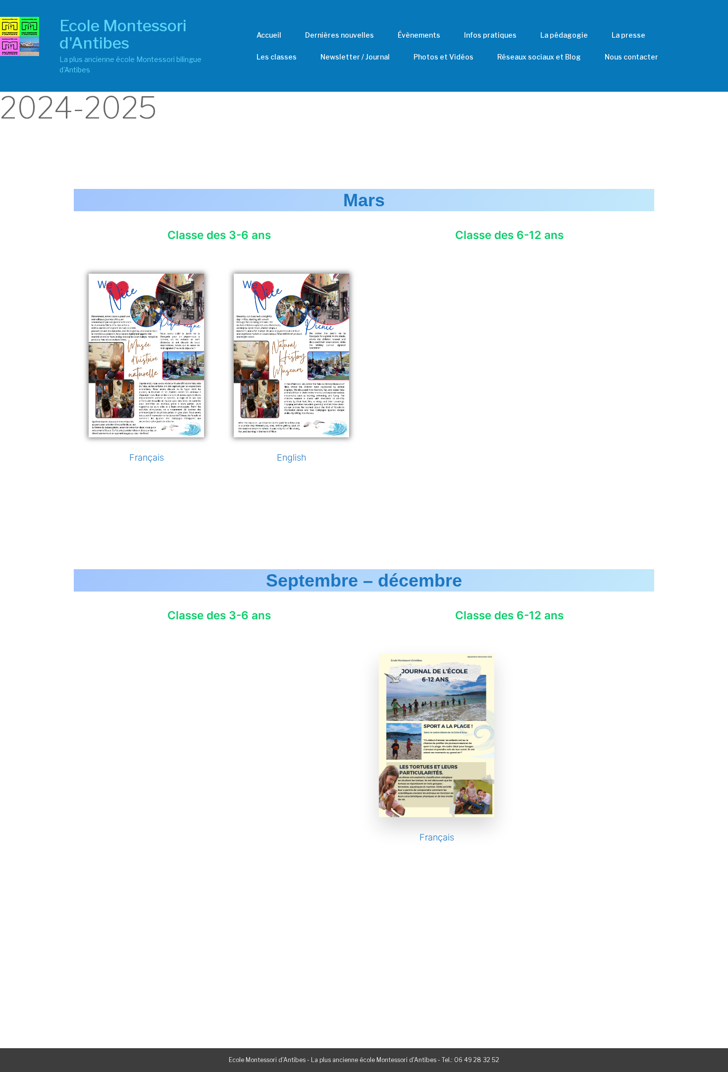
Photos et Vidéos (443, 57)
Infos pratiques (490, 35)
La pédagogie (564, 35)
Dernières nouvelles (339, 35)
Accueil (269, 35)
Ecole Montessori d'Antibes (123, 34)
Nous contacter (631, 57)
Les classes (277, 57)
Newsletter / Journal (355, 57)
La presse (628, 35)
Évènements (419, 35)
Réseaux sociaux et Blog (539, 57)
